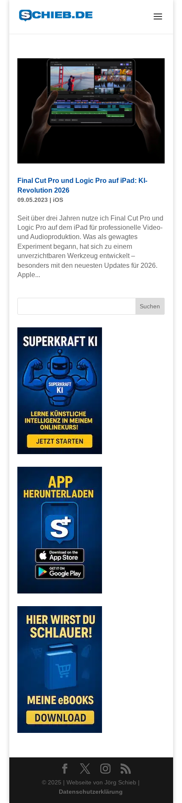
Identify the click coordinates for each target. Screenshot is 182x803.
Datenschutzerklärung (91, 791)
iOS (58, 199)
